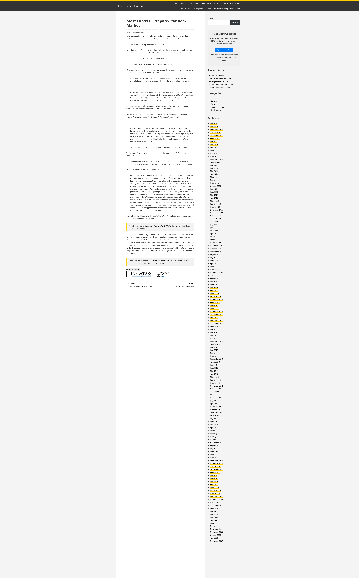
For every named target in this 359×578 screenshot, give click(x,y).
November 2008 (216, 532)
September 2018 (216, 314)
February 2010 (215, 490)
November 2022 (216, 213)
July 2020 (213, 281)
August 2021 (215, 255)
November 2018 (216, 311)
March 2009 (214, 523)
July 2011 (213, 448)
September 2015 (216, 359)
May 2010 (214, 481)
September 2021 (216, 252)
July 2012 (213, 419)
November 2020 (216, 272)
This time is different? (216, 76)
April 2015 (214, 374)
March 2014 (214, 395)
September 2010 (216, 469)
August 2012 (215, 416)
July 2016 (213, 347)
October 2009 (215, 502)
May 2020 (214, 287)
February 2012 (215, 433)
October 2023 (215, 186)
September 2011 (216, 442)
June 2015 (214, 368)
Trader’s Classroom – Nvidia (219, 88)
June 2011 (214, 451)
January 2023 (215, 207)
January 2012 (215, 436)
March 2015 (214, 377)
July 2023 (213, 189)
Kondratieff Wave (131, 6)
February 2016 (215, 353)
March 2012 (214, 431)
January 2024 (215, 183)
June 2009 (214, 514)
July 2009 (213, 511)
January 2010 (215, 493)
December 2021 (216, 243)
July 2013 (213, 401)
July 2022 (213, 225)
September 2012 (216, 413)
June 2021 (214, 260)
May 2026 (214, 126)
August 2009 (215, 508)
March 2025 (214, 150)
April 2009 (214, 520)
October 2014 (215, 389)
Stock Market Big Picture (231, 3)
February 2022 (215, 240)
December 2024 (216, 159)
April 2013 (214, 404)
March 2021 (214, 266)
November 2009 (216, 499)
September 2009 (216, 505)
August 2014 (215, 392)
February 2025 (215, 153)
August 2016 (215, 344)
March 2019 (214, 308)
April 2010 (214, 484)
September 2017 (216, 323)
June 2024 (214, 168)
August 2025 (215, 138)
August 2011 (215, 445)
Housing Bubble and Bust (202, 9)
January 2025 (215, 156)
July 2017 (213, 329)
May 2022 (214, 231)
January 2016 (215, 356)
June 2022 (214, 228)
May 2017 (214, 335)
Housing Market (217, 107)
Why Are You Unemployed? (223, 9)
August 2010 (215, 472)
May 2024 (214, 171)
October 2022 (215, 216)
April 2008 (214, 538)
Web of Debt (185, 9)
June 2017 (214, 332)
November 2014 (216, 386)
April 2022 (214, 234)
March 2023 (214, 201)
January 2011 (215, 457)
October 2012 (215, 410)
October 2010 (215, 466)
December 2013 (216, 398)
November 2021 (216, 246)
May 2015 (214, 371)
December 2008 (216, 529)
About (238, 9)
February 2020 (215, 296)
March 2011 (214, 454)
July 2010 (213, 475)
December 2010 (216, 460)
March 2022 (214, 237)
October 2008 (215, 535)
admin (143, 32)
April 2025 (214, 147)
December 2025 (216, 129)
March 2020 (214, 293)
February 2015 (215, 380)
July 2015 (213, 365)
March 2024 (214, 177)
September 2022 (216, 219)
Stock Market (134, 269)
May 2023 (214, 195)
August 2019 (215, 302)
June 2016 (214, 350)
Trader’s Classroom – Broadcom (220, 85)
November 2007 (216, 541)
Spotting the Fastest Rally (218, 82)
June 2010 (214, 478)
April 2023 (214, 198)
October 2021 (215, 249)
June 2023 (214, 192)
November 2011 (216, 439)
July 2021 (213, 257)
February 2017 (215, 338)
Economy (214, 101)
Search (210, 18)
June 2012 (214, 422)
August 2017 (215, 326)
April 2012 (214, 428)
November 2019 (216, 299)
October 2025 (215, 132)
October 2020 (215, 275)
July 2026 (213, 123)
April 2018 (214, 317)
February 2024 (215, 180)
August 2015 (215, 362)
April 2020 (214, 290)
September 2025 (216, 135)
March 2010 (214, 487)
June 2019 (214, 305)
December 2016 (216, 341)
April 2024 (214, 174)
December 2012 (216, 407)
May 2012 (214, 425)
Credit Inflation (194, 3)
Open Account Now (224, 50)
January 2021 (215, 269)
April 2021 (214, 263)
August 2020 (215, 278)
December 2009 (216, 496)
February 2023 (215, 204)
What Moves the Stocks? (211, 3)
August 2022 (215, 222)
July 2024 (213, 165)
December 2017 (216, 320)
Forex (213, 104)
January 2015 (215, 383)
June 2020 (214, 284)
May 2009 (214, 517)
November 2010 (216, 463)
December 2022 (216, 210)
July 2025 (213, 141)
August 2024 (215, 162)
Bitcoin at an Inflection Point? (219, 79)
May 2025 (214, 144)
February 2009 (215, 526)
